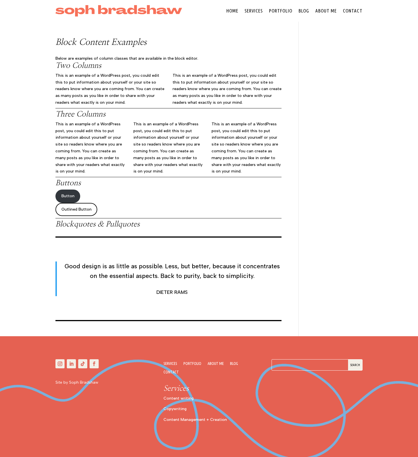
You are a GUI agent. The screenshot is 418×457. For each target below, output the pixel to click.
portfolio (280, 10)
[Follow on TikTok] (82, 363)
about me (326, 10)
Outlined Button (76, 209)
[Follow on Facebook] (94, 363)
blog (304, 10)
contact (353, 10)
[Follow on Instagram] (60, 363)
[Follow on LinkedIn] (71, 363)
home (232, 10)
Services (254, 10)
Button (68, 196)
